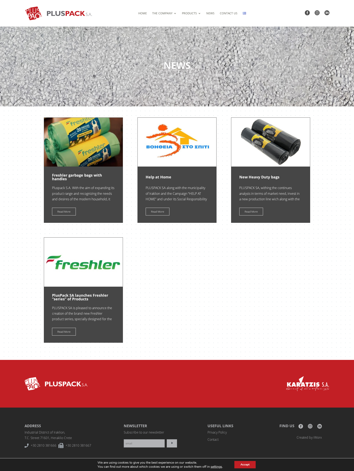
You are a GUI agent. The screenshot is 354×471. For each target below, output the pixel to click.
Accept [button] (245, 464)
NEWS (210, 13)
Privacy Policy (217, 432)
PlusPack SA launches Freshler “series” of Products (80, 297)
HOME (142, 13)
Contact (213, 439)
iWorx (317, 437)
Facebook (300, 427)
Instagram (310, 427)
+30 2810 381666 (43, 445)
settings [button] (216, 466)
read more (63, 211)
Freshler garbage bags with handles (77, 177)
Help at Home (158, 177)
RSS (319, 427)
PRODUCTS (189, 13)
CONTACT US (228, 13)
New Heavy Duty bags (259, 177)
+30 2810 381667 (78, 445)
